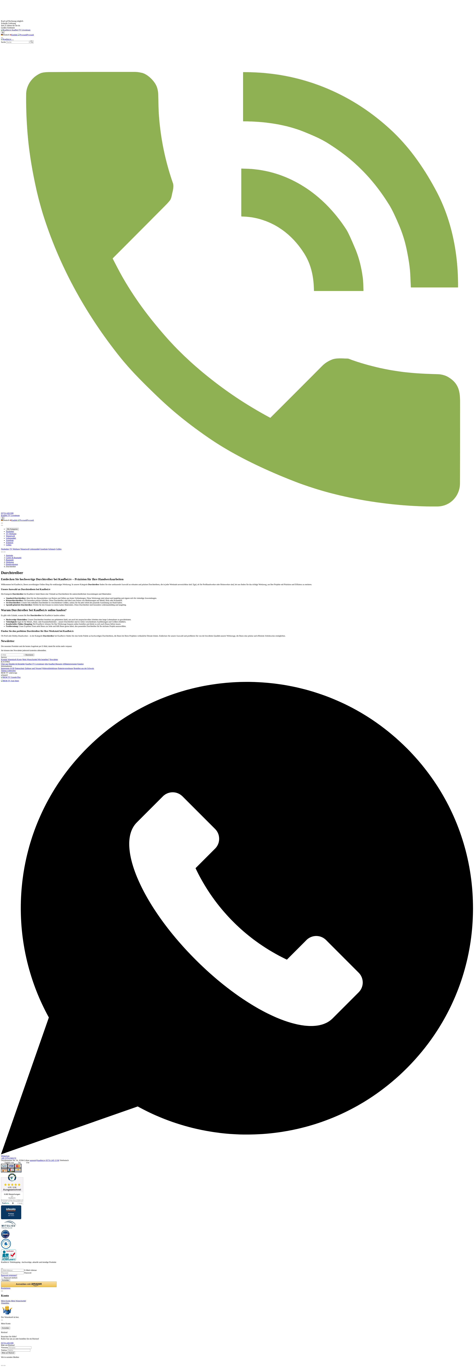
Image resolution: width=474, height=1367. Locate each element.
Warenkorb (12, 659)
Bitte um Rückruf (8, 1353)
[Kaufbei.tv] (6, 30)
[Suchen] (32, 41)
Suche (3, 42)
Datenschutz (19, 668)
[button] (29, 1284)
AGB (12, 668)
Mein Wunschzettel (30, 659)
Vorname (4, 1347)
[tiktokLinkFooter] (2, 1362)
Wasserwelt (10, 536)
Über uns (4, 664)
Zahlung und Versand (33, 668)
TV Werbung (11, 534)
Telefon (4, 1350)
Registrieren (5, 1288)
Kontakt (4, 659)
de (3, 32)
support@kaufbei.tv (38, 1160)
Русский (30, 35)
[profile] (2, 37)
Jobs (46, 664)
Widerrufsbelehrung (50, 668)
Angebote (10, 540)
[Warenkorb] (2, 525)
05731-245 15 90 (52, 1160)
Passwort (27, 1273)
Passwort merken (10, 1278)
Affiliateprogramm (69, 664)
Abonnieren (29, 655)
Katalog (80, 664)
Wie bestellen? (43, 659)
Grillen (8, 545)
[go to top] (4, 1365)
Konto (19, 659)
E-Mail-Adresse (30, 1270)
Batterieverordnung (65, 668)
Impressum (5, 668)
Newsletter (53, 659)
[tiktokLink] (2, 1265)
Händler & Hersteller (17, 664)
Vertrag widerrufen (8, 671)
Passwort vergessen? (9, 1275)
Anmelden (5, 1280)
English (14, 35)
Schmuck (9, 543)
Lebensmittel (11, 538)
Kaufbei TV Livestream (34, 664)
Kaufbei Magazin (55, 664)
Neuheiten (10, 531)
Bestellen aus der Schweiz (84, 668)
